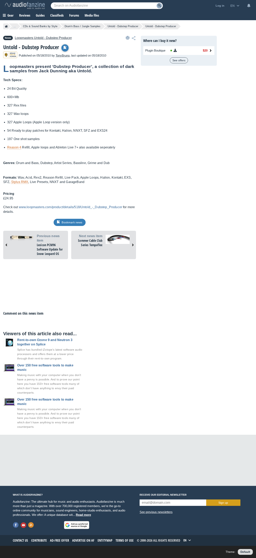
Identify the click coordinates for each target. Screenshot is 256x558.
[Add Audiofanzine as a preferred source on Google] (76, 525)
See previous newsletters (156, 512)
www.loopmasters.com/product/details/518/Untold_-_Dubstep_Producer (70, 207)
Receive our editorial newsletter (163, 494)
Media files (92, 15)
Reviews (24, 15)
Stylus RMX (19, 182)
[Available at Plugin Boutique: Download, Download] (181, 50)
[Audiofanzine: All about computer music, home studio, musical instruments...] (25, 5)
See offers (178, 60)
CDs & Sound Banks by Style (40, 26)
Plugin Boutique (155, 50)
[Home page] (6, 26)
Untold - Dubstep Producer (123, 26)
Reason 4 (14, 147)
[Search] (159, 5)
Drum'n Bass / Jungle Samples (82, 26)
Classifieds (57, 15)
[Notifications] (248, 5)
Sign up (223, 502)
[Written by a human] (10, 55)
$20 (205, 50)
